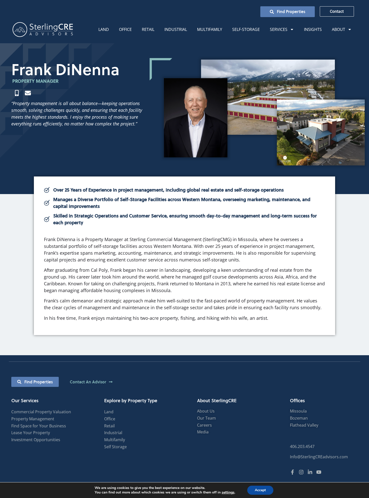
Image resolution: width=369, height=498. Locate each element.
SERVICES (278, 29)
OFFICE (125, 29)
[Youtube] (318, 472)
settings (228, 492)
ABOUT (338, 29)
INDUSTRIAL (175, 29)
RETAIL (148, 29)
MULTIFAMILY (209, 29)
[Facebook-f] (292, 472)
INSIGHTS (313, 29)
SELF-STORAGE (246, 29)
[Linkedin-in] (310, 472)
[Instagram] (301, 472)
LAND (103, 29)
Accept (260, 490)
